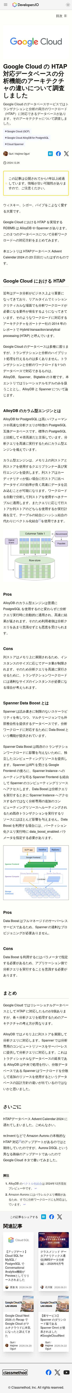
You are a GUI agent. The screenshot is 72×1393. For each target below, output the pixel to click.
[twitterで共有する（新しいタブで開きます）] (66, 153)
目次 (59, 15)
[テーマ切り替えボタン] (68, 4)
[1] (39, 520)
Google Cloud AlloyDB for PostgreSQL (28, 137)
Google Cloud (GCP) (18, 131)
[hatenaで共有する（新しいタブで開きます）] (50, 153)
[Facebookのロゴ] (48, 1372)
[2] (20, 1140)
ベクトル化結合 (32, 1183)
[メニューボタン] (6, 5)
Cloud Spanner (15, 144)
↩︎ (36, 1188)
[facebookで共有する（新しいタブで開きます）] (58, 153)
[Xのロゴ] (57, 1372)
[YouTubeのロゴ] (66, 1372)
